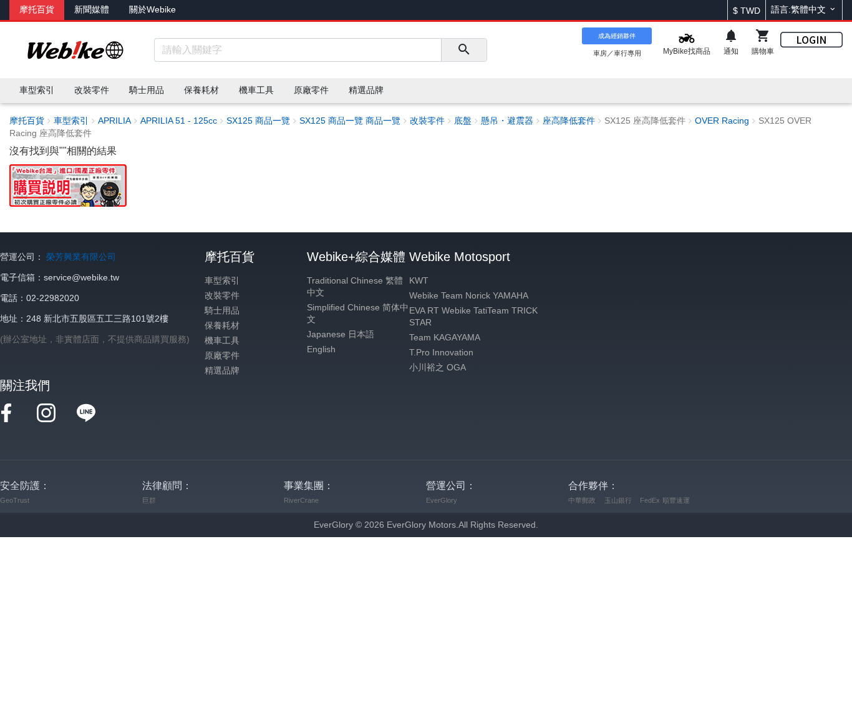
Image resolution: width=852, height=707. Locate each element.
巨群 (149, 500)
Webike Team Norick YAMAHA (468, 295)
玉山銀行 (618, 500)
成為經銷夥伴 (617, 35)
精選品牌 (222, 370)
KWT (418, 280)
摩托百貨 (36, 9)
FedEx (650, 500)
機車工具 (222, 340)
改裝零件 (222, 295)
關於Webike (152, 9)
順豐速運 (676, 500)
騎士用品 (222, 310)
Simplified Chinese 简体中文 (358, 313)
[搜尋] (464, 50)
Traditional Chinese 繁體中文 (355, 286)
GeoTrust (14, 500)
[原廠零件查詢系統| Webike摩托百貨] (68, 185)
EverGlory (441, 500)
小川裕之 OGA (437, 367)
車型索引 (222, 280)
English (321, 349)
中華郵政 (582, 500)
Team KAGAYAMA (444, 337)
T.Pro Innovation (441, 352)
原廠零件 (222, 355)
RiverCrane (301, 500)
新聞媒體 (91, 9)
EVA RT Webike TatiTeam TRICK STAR (473, 316)
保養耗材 (222, 325)
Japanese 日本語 (340, 334)
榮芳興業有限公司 (81, 257)
